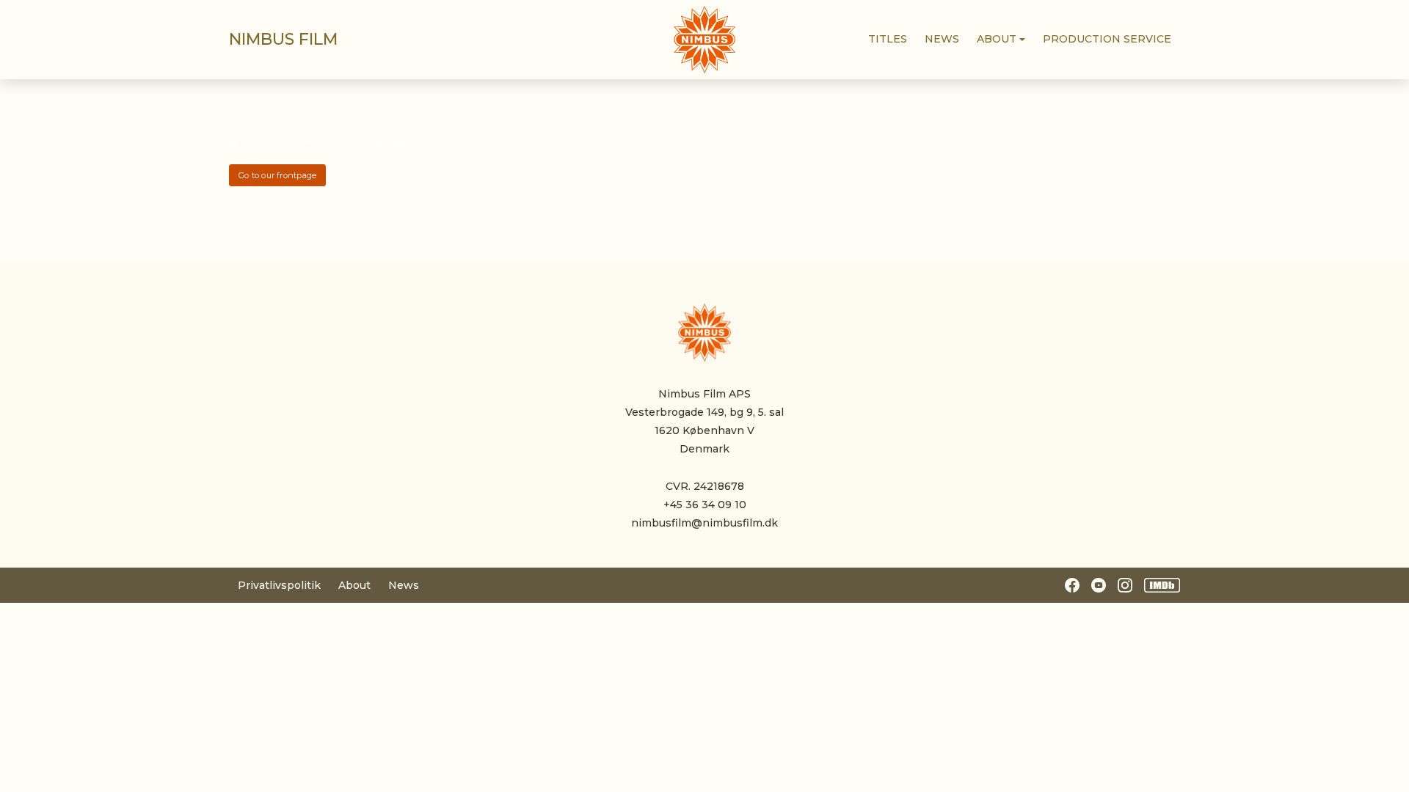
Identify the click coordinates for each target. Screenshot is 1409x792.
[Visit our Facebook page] (1072, 585)
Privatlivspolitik (279, 585)
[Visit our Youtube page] (1098, 585)
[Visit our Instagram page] (1125, 585)
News (403, 585)
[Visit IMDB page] (1162, 585)
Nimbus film (283, 39)
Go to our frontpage (277, 175)
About (354, 585)
